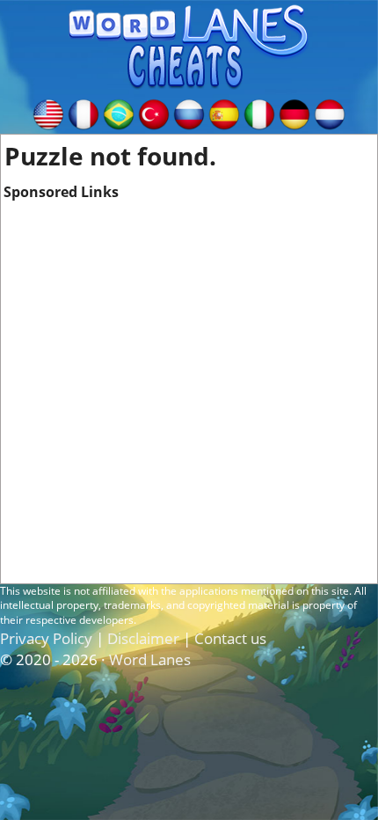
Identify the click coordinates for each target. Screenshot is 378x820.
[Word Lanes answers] (48, 112)
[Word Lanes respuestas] (224, 112)
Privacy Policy (46, 638)
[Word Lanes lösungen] (294, 112)
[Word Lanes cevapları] (153, 112)
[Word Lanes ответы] (189, 112)
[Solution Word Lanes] (83, 112)
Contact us (230, 638)
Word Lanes (150, 659)
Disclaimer (143, 638)
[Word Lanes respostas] (118, 112)
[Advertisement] (189, 391)
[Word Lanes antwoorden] (329, 112)
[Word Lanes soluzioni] (259, 112)
